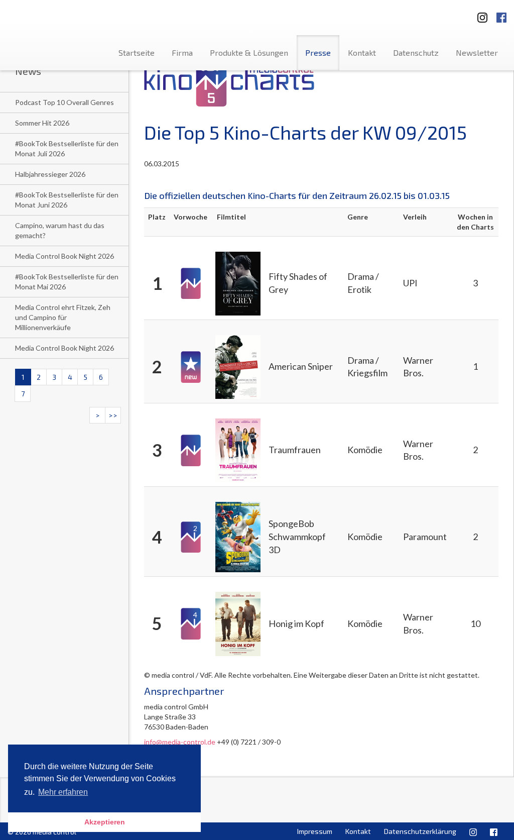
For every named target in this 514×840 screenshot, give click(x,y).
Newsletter (477, 52)
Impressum (314, 831)
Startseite (136, 52)
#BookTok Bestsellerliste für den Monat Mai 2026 (66, 281)
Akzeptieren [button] (104, 822)
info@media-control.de (179, 742)
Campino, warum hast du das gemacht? (59, 230)
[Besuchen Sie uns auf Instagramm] (479, 14)
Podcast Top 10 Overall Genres (64, 102)
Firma (182, 52)
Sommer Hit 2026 (42, 123)
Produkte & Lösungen (249, 52)
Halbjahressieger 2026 (50, 174)
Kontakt (362, 52)
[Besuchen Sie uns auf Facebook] (501, 14)
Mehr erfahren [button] (63, 792)
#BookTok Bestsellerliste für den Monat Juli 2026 (66, 148)
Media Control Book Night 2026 (64, 256)
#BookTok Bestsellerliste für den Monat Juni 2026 (66, 199)
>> (112, 415)
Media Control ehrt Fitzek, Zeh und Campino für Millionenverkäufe (62, 317)
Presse (318, 52)
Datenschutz (416, 52)
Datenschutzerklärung (420, 831)
